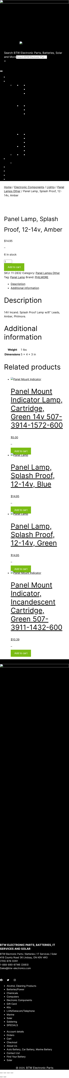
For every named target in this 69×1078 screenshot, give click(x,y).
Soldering (33, 138)
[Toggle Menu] (1, 71)
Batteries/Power (37, 85)
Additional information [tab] (25, 288)
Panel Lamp (17, 277)
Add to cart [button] (20, 451)
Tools (30, 146)
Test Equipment (37, 142)
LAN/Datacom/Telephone (43, 109)
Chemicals (33, 89)
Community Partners (20, 158)
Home (10, 77)
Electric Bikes (35, 154)
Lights (51, 187)
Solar (30, 134)
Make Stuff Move (24, 162)
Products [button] (12, 81)
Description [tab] (18, 284)
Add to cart (14, 267)
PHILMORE (41, 277)
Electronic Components (42, 105)
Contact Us (14, 170)
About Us (13, 166)
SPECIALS (33, 150)
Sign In (11, 175)
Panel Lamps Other (48, 273)
